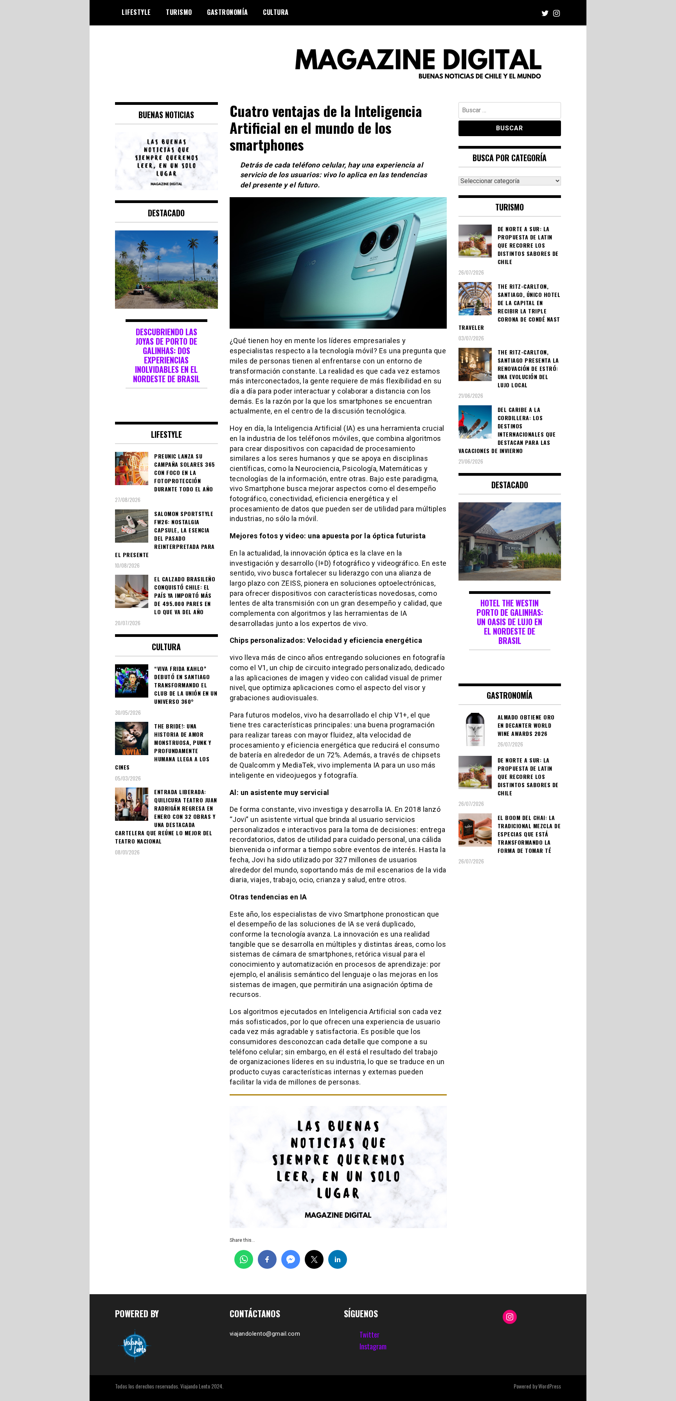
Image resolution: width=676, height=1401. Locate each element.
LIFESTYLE (136, 12)
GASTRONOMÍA (227, 12)
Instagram (373, 1346)
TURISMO (179, 12)
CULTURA (276, 12)
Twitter (369, 1334)
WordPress (549, 1386)
